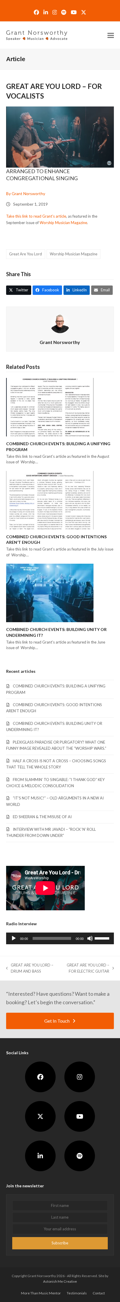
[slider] (103, 938)
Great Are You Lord (25, 254)
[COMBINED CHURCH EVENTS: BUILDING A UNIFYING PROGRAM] (49, 407)
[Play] (14, 938)
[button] (110, 35)
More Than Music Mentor (41, 1293)
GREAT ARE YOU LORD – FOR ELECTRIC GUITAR (84, 969)
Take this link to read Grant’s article (36, 216)
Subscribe (60, 1243)
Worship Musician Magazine (63, 222)
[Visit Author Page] (60, 322)
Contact (99, 1293)
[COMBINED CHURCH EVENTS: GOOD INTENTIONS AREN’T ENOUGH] (49, 499)
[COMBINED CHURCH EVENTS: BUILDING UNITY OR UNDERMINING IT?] (49, 592)
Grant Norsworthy (60, 342)
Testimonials (77, 1293)
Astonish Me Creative (60, 1281)
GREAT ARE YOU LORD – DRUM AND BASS (29, 969)
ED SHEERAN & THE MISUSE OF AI (42, 816)
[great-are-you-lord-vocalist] (60, 136)
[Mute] (90, 938)
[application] (60, 938)
